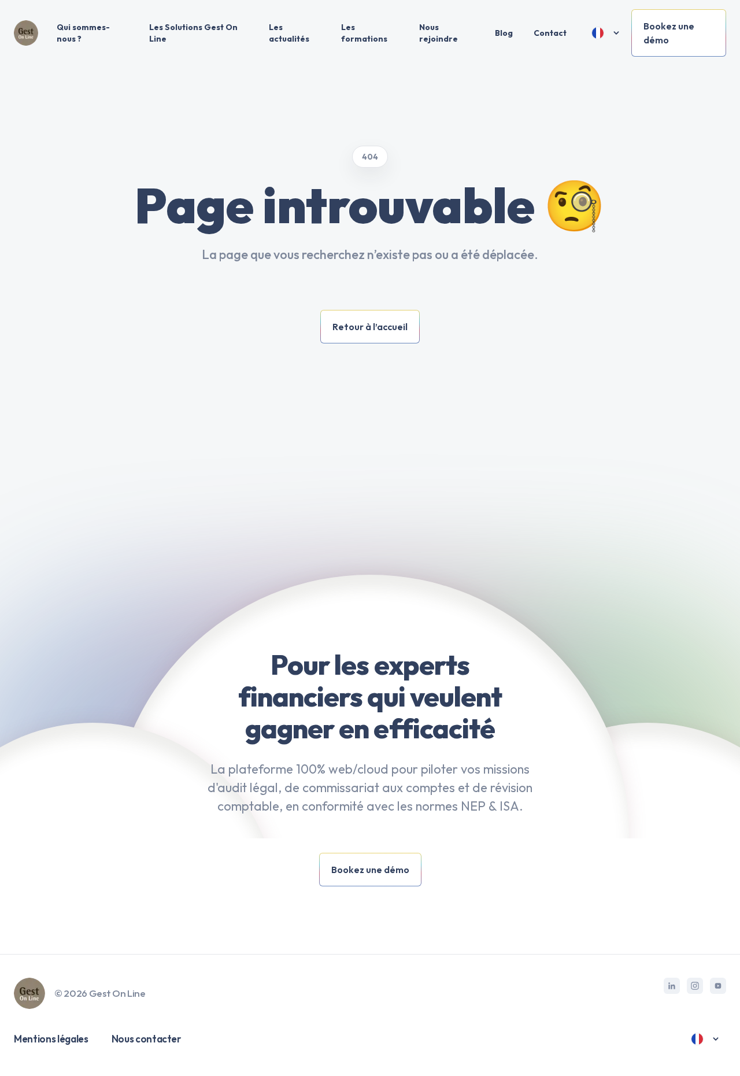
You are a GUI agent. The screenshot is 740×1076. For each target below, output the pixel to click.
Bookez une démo (668, 33)
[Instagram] (695, 986)
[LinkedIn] (672, 986)
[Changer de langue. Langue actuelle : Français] (606, 33)
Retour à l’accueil (370, 326)
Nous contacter (146, 1039)
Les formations (364, 33)
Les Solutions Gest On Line (193, 33)
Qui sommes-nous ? (83, 33)
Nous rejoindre (438, 33)
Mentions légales (51, 1039)
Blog (504, 33)
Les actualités (289, 33)
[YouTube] (718, 986)
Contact (550, 33)
